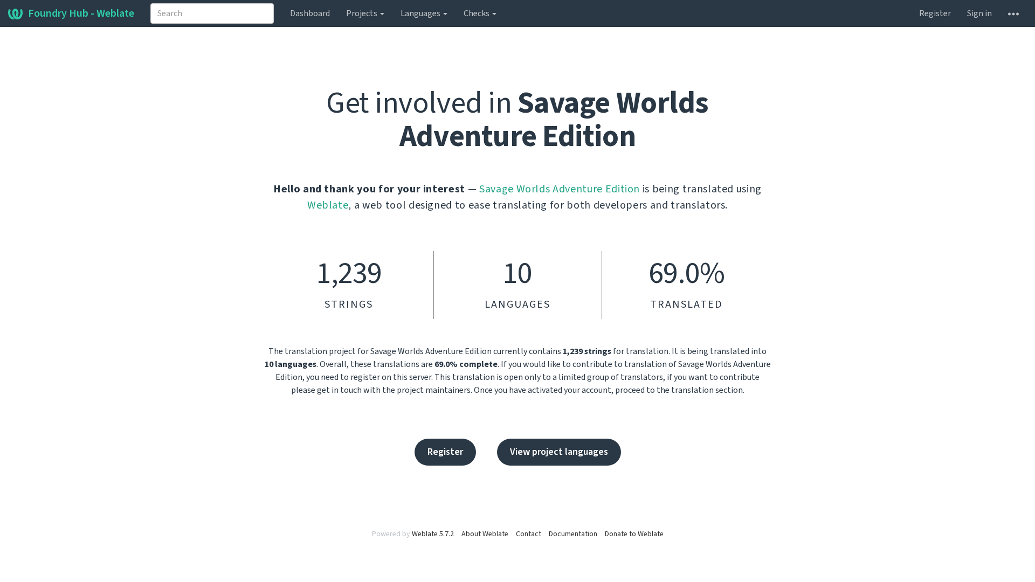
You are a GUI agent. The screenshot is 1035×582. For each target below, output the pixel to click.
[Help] (1013, 13)
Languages (421, 13)
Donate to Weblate (634, 534)
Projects (362, 13)
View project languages (559, 452)
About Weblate (484, 534)
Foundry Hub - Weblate (81, 13)
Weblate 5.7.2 (433, 534)
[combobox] (212, 13)
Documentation (573, 534)
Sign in (979, 13)
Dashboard (310, 13)
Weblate (328, 205)
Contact (528, 534)
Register (935, 13)
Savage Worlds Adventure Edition (559, 189)
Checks (477, 13)
